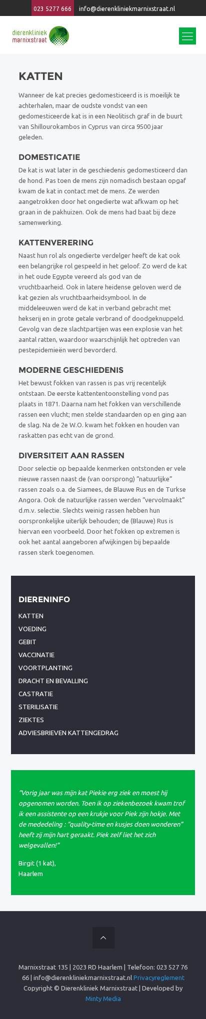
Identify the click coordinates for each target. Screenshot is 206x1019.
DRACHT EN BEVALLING (53, 680)
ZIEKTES (31, 719)
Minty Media (103, 998)
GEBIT (27, 641)
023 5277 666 (53, 8)
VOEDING (32, 628)
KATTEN (31, 615)
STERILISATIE (38, 706)
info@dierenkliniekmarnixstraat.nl (127, 8)
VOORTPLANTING (45, 667)
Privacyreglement (159, 977)
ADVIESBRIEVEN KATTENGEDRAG (68, 732)
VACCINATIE (36, 654)
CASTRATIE (35, 693)
